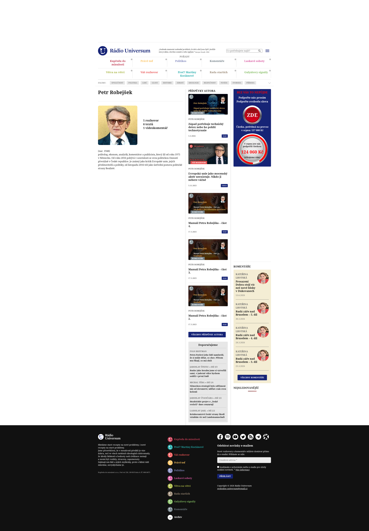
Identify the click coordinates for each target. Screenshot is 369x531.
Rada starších (222, 74)
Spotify (228, 437)
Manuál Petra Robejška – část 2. (207, 317)
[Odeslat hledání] (259, 50)
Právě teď (153, 63)
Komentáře (222, 63)
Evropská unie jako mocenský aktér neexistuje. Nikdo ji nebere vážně (207, 176)
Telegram (258, 437)
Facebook (220, 437)
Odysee (266, 437)
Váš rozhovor (149, 72)
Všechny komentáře (252, 377)
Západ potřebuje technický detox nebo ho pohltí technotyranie (205, 127)
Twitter (243, 437)
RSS (251, 437)
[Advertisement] (184, 20)
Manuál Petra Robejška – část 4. (207, 224)
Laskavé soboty (257, 63)
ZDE (252, 115)
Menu (267, 50)
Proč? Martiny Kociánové (188, 74)
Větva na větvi (118, 74)
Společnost (117, 83)
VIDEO (224, 186)
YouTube (235, 437)
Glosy (155, 83)
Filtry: (102, 83)
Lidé (144, 83)
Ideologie (194, 83)
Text (225, 136)
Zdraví (180, 83)
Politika (132, 83)
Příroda (250, 83)
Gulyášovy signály (257, 73)
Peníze (224, 83)
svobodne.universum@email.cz (232, 488)
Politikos (188, 63)
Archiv (178, 517)
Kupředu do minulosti (118, 63)
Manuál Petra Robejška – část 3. (207, 271)
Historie (167, 83)
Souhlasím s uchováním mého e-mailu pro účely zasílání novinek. (241, 468)
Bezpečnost (210, 83)
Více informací (243, 469)
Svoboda (237, 83)
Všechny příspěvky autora (207, 334)
